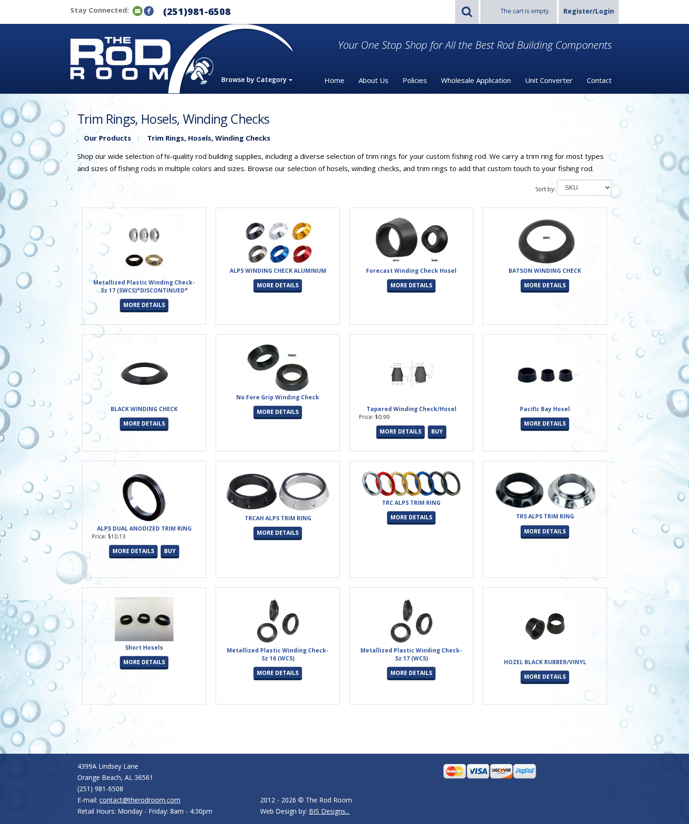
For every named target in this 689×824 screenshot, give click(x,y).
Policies (415, 80)
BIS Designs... (329, 811)
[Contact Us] (137, 11)
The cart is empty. (525, 11)
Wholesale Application (476, 80)
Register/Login (588, 11)
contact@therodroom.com (139, 799)
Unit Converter (549, 80)
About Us (374, 80)
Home (334, 80)
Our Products (107, 137)
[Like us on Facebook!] (149, 11)
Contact (599, 80)
